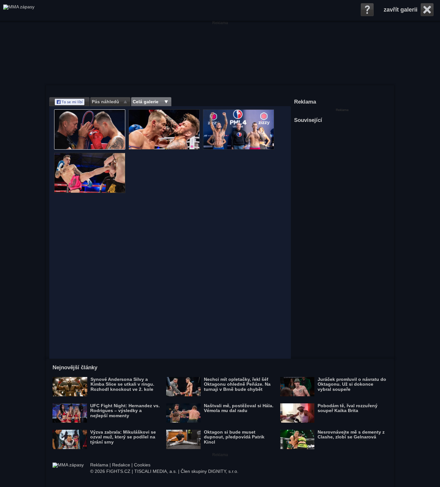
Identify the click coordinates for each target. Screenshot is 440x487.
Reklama (99, 464)
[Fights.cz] (18, 10)
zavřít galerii (400, 9)
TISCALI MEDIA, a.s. (155, 471)
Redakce (121, 464)
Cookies (142, 464)
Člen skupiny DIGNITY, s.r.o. (209, 471)
